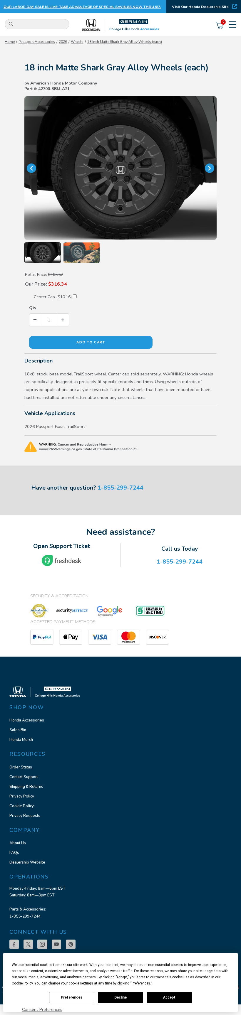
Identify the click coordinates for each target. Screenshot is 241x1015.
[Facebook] (14, 944)
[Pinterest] (71, 944)
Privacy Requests (24, 815)
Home (10, 41)
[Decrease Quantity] (35, 320)
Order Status (20, 767)
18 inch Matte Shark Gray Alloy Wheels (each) (124, 41)
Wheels (77, 41)
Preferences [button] (141, 983)
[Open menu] (232, 25)
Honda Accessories (26, 720)
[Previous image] (31, 168)
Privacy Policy (21, 796)
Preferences (71, 997)
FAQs (14, 852)
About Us (17, 843)
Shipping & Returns (26, 786)
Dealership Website (27, 862)
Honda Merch (21, 739)
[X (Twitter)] (28, 944)
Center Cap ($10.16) (53, 297)
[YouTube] (56, 944)
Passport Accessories (37, 41)
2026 (63, 41)
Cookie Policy (21, 806)
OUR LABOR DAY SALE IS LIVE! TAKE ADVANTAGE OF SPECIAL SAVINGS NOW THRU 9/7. (82, 6)
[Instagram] (42, 944)
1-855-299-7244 (120, 488)
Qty (32, 308)
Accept (169, 997)
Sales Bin (17, 730)
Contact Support (23, 777)
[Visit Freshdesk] (61, 560)
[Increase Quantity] (63, 320)
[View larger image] (120, 168)
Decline (120, 997)
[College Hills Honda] (120, 25)
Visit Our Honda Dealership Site (200, 6)
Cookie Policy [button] (22, 983)
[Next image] (209, 168)
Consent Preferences (42, 1009)
